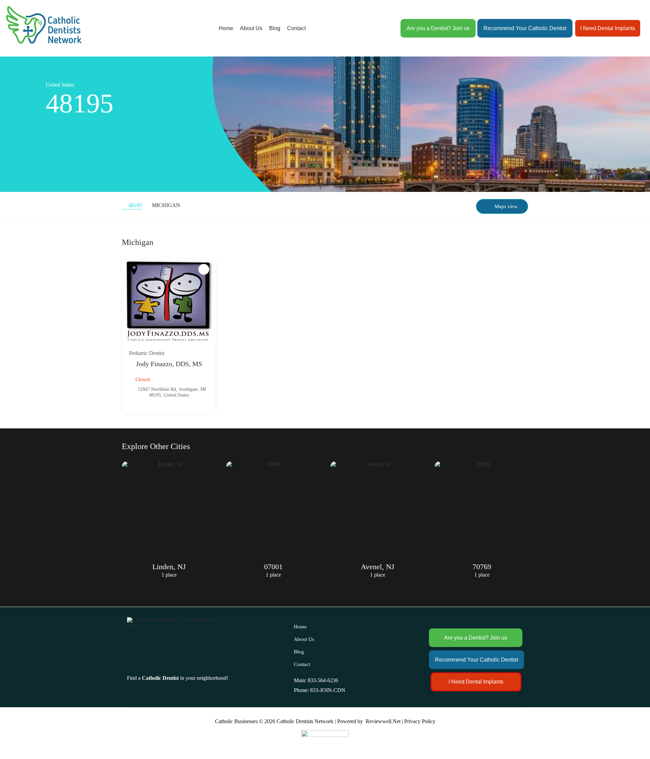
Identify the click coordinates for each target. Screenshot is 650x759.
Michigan (166, 205)
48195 (135, 205)
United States (60, 85)
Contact (296, 28)
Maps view (506, 206)
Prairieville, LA (481, 566)
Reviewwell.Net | (384, 721)
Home (226, 28)
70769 (377, 566)
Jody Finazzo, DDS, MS (169, 363)
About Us (251, 28)
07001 (169, 566)
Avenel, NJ (273, 566)
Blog (274, 28)
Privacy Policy (419, 721)
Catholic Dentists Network (305, 721)
